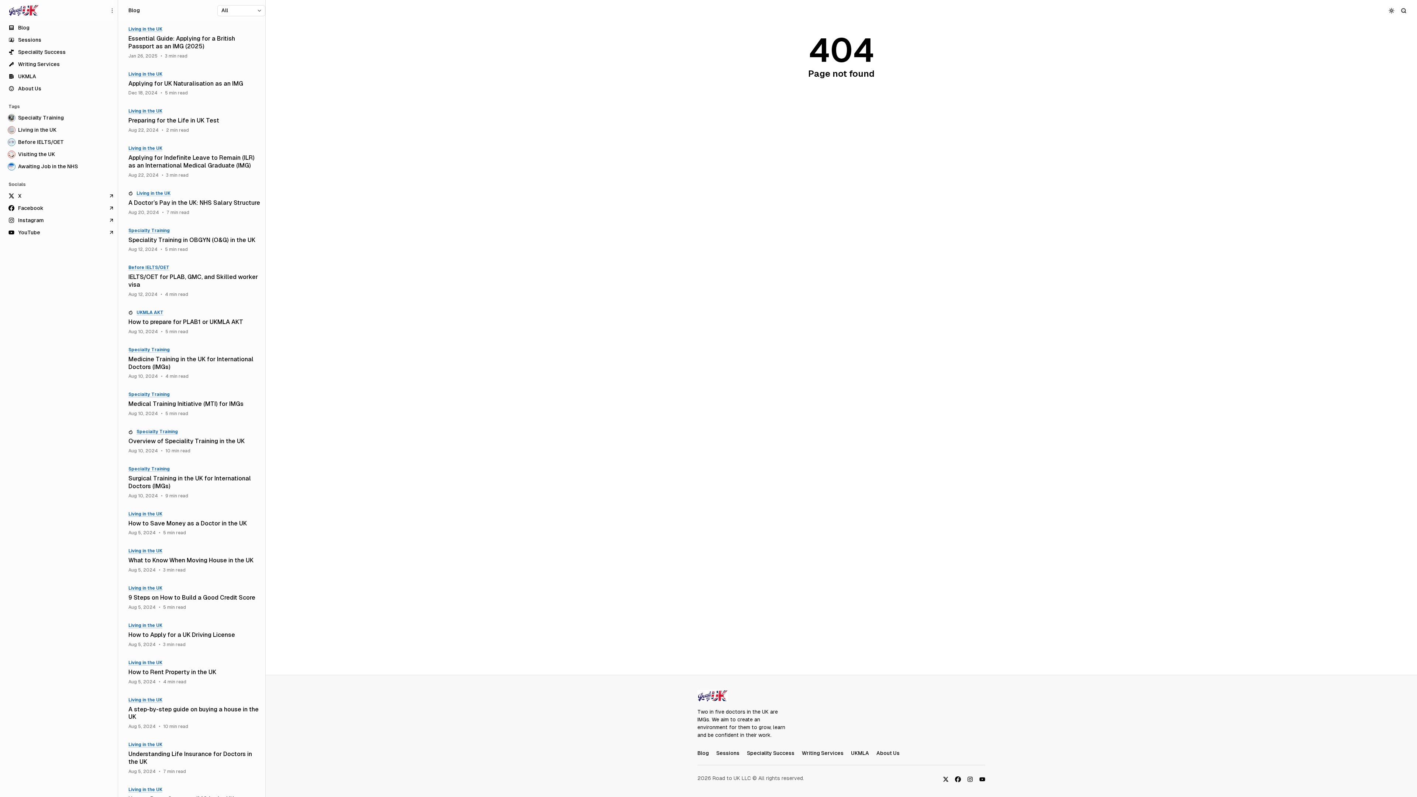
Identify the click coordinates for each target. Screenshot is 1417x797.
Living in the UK (145, 29)
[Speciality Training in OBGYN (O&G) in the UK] (194, 240)
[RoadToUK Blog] (23, 11)
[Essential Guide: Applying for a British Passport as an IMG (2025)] (194, 42)
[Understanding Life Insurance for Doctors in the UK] (194, 758)
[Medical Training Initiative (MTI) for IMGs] (194, 404)
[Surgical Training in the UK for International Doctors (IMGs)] (194, 482)
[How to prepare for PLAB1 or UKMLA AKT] (194, 322)
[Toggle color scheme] (1391, 10)
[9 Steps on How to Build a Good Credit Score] (194, 598)
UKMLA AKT (150, 312)
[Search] (1404, 10)
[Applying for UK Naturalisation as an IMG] (194, 84)
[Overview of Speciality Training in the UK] (194, 441)
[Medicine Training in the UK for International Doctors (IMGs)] (194, 363)
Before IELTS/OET (148, 267)
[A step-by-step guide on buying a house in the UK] (194, 713)
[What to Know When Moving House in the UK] (194, 560)
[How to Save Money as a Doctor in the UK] (194, 524)
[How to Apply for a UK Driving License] (194, 635)
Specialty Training (149, 230)
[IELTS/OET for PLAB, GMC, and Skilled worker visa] (194, 281)
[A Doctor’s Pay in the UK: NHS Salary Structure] (194, 203)
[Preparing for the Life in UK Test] (194, 121)
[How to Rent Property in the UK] (194, 672)
